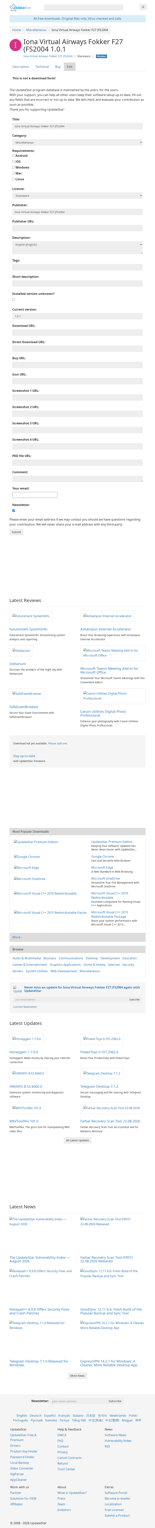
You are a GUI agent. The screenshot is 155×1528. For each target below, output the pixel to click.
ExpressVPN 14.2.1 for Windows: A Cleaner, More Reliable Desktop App (108, 1363)
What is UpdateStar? (72, 1493)
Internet (114, 965)
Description (20, 67)
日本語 (90, 1415)
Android (21, 156)
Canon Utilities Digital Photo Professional (103, 713)
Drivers (15, 1446)
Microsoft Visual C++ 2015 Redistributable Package (109, 914)
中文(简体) (96, 1420)
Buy (57, 67)
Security (128, 965)
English (22, 1415)
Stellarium (17, 663)
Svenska (51, 1420)
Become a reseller (117, 1498)
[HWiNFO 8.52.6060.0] (28, 1073)
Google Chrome (102, 856)
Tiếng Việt (79, 1420)
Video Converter (21, 1468)
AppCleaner (18, 1480)
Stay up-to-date (24, 756)
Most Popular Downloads (30, 831)
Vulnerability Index (118, 1441)
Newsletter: (40, 1401)
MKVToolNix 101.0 (23, 1121)
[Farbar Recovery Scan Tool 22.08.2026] (111, 1108)
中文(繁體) (112, 1420)
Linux (19, 179)
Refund (62, 1463)
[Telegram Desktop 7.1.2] (101, 1073)
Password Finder (22, 1457)
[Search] (119, 7)
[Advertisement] (77, 563)
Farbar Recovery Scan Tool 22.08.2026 (110, 1121)
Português (20, 1420)
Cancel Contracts (69, 1458)
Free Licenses (114, 1510)
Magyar (127, 1420)
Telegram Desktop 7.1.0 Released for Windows (38, 1363)
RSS (107, 1446)
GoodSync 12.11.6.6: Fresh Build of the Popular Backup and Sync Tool (111, 1311)
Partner (15, 1493)
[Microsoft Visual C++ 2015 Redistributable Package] (51, 912)
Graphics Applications (65, 965)
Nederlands (118, 1415)
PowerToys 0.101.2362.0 (99, 1052)
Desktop (92, 958)
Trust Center (66, 1469)
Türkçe (64, 1420)
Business (49, 958)
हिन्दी (138, 1420)
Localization (113, 1504)
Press (61, 1498)
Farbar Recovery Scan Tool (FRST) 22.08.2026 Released (106, 1259)
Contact (63, 1446)
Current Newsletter (25, 1007)
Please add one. (58, 743)
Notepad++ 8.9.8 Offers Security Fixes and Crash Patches (39, 1311)
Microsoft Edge (102, 867)
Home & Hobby (94, 965)
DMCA (61, 1435)
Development (110, 958)
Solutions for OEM (23, 1498)
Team (61, 1504)
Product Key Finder (23, 1451)
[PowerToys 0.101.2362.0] (101, 1039)
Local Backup (19, 1463)
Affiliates (16, 1504)
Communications (71, 958)
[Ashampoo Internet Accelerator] (107, 616)
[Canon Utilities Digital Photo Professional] (113, 696)
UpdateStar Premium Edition (112, 842)
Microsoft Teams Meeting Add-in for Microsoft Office (109, 670)
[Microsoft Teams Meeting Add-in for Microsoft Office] (113, 653)
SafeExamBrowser (23, 706)
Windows (22, 167)
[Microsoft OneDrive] (30, 878)
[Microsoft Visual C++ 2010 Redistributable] (46, 893)
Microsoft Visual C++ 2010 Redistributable (109, 895)
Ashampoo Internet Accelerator (105, 629)
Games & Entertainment (29, 965)
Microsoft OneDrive (105, 878)
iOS (18, 161)
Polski (133, 1415)
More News (77, 1375)
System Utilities (37, 971)
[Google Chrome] (27, 856)
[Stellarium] (21, 650)
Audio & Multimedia (26, 958)
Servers (17, 971)
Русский (37, 1420)
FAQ (60, 1441)
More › (17, 937)
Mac (18, 173)
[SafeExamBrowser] (27, 693)
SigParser (17, 1474)
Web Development (63, 971)
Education (129, 958)
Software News (115, 1435)
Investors (64, 1510)
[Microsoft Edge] (27, 867)
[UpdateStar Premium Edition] (37, 842)
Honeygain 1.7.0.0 (23, 1052)
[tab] (21, 66)
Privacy (62, 1452)
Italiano (78, 1415)
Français (64, 1415)
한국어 (102, 1415)
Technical (42, 67)
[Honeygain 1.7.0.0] (26, 1039)
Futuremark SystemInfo (28, 629)
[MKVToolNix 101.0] (26, 1108)
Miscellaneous (90, 971)
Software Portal (116, 1493)
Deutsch (36, 1415)
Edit (69, 67)
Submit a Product (117, 1515)
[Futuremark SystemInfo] (31, 616)
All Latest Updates (77, 1140)
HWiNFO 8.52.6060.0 (25, 1086)
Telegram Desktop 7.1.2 (99, 1086)
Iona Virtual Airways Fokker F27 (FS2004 (48, 56)
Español (50, 1415)
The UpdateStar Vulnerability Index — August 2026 (39, 1259)
